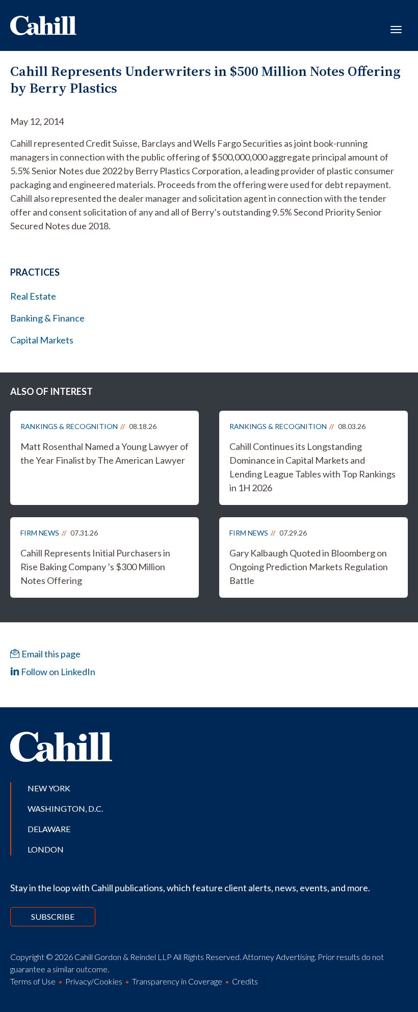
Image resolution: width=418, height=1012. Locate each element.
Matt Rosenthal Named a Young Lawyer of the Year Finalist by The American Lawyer (104, 453)
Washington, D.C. (65, 808)
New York (49, 788)
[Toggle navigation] (396, 28)
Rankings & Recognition (69, 426)
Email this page (50, 653)
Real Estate (33, 296)
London (46, 849)
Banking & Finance (47, 318)
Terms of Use (33, 981)
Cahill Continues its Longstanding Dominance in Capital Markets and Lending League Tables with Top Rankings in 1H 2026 (312, 467)
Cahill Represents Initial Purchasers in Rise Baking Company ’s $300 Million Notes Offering (95, 566)
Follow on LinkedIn (57, 671)
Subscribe (52, 916)
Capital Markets (41, 339)
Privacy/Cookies (93, 981)
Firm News (39, 532)
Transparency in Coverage (177, 981)
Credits (245, 981)
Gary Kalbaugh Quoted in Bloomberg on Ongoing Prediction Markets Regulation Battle (308, 566)
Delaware (49, 829)
